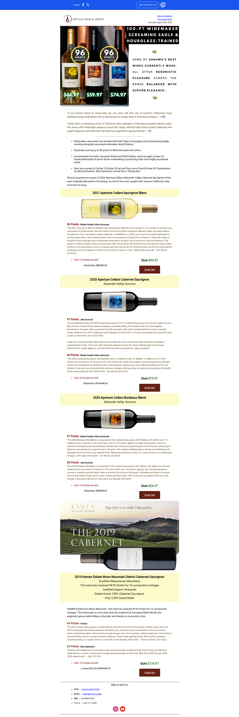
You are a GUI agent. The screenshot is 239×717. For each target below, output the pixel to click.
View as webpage (164, 16)
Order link (150, 269)
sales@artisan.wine (92, 693)
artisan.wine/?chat (90, 689)
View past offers (165, 19)
